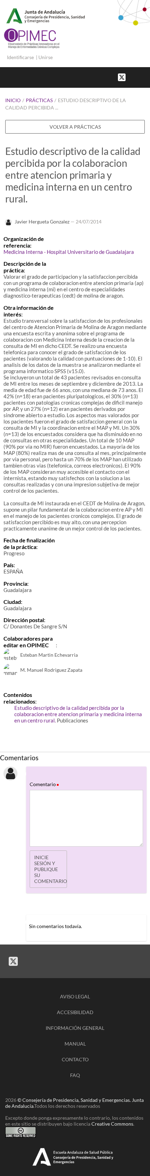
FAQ (75, 1075)
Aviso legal (75, 996)
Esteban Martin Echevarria (49, 655)
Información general (75, 1028)
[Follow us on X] (121, 76)
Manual (75, 1044)
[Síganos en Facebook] (132, 76)
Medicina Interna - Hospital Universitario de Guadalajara (68, 252)
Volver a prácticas (75, 127)
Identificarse (20, 57)
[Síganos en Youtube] (139, 76)
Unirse (45, 57)
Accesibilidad (75, 1012)
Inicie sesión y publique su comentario (50, 869)
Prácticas (39, 100)
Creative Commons (112, 1124)
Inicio (13, 100)
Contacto (75, 1059)
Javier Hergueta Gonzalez (42, 221)
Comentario (44, 784)
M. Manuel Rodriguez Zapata (51, 670)
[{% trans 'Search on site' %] (146, 76)
